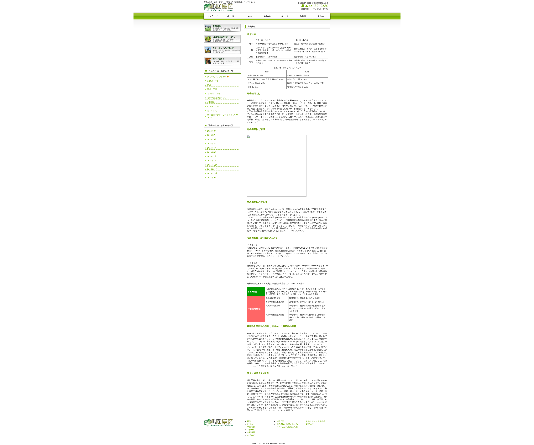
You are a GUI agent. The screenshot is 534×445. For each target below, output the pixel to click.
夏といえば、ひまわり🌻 (218, 76)
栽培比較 (310, 424)
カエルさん (212, 110)
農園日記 (280, 421)
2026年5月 (212, 143)
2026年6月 (212, 139)
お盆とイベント (214, 81)
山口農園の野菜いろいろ (287, 424)
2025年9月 (212, 178)
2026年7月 (212, 135)
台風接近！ (212, 102)
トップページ (213, 16)
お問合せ (321, 16)
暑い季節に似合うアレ (217, 98)
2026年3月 (212, 152)
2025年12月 (212, 165)
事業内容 (267, 16)
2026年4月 (212, 148)
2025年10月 (212, 173)
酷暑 (209, 85)
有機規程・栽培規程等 (315, 421)
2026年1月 (212, 161)
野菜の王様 (212, 89)
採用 (285, 16)
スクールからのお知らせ (287, 427)
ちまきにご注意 (214, 93)
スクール (251, 429)
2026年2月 (212, 156)
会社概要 (303, 16)
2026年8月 (212, 131)
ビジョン (249, 16)
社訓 (231, 16)
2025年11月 (212, 169)
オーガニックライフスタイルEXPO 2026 (222, 116)
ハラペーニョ (213, 106)
